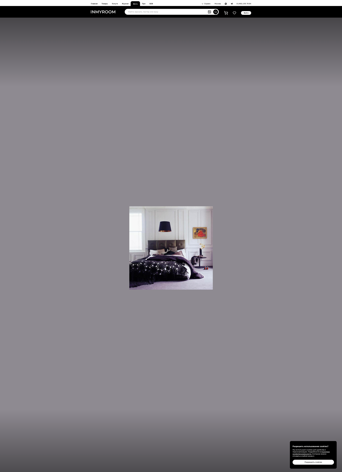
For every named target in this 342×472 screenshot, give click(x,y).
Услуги (115, 4)
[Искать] (215, 11)
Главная (94, 4)
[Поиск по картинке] (209, 11)
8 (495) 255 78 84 (244, 4)
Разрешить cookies (313, 462)
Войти (246, 13)
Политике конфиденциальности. (311, 453)
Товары (105, 4)
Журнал (125, 4)
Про (143, 4)
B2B (151, 4)
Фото (135, 4)
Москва (218, 4)
